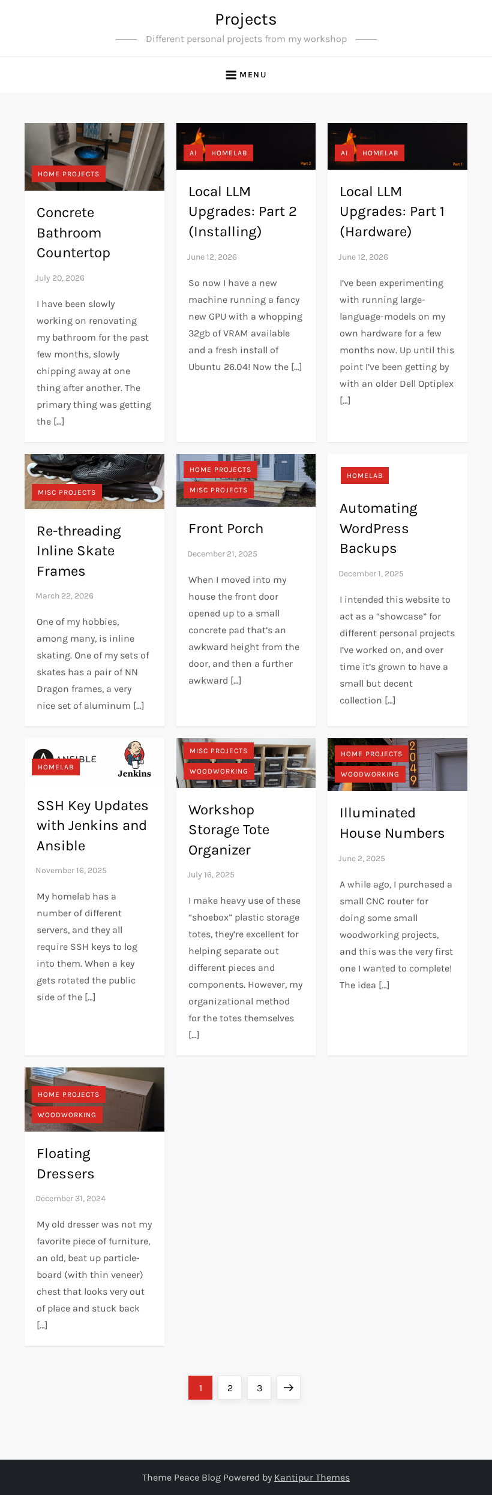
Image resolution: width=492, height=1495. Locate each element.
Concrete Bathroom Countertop (73, 232)
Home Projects (69, 174)
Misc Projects (67, 492)
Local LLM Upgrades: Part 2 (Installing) (242, 211)
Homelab (229, 153)
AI (193, 153)
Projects (246, 19)
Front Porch (225, 528)
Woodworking (219, 771)
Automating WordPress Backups (379, 528)
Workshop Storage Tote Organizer (228, 829)
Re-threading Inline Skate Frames (79, 550)
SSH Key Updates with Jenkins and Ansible (93, 825)
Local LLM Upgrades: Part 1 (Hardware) (392, 211)
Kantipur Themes (312, 1477)
